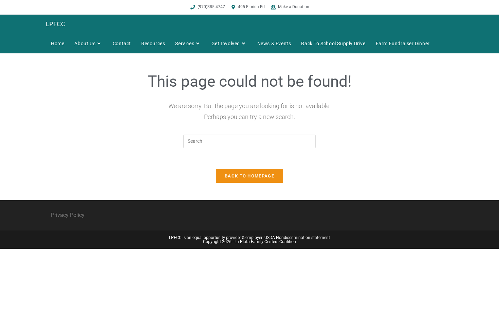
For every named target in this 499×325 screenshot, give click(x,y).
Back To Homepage (249, 175)
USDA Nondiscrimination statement (297, 237)
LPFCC (56, 24)
